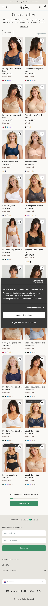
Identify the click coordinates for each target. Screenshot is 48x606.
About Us (5, 565)
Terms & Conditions (9, 571)
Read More (24, 27)
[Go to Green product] (5, 80)
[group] (12, 51)
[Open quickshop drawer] (19, 41)
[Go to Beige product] (30, 127)
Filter (9, 33)
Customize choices (33, 308)
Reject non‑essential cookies (24, 323)
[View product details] (12, 74)
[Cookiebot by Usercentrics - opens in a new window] (35, 281)
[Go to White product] (28, 127)
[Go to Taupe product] (28, 171)
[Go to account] (40, 7)
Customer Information (10, 559)
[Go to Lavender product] (10, 80)
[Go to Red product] (3, 80)
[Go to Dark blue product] (5, 171)
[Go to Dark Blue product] (25, 171)
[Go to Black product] (25, 127)
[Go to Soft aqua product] (8, 80)
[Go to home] (24, 7)
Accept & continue (24, 315)
